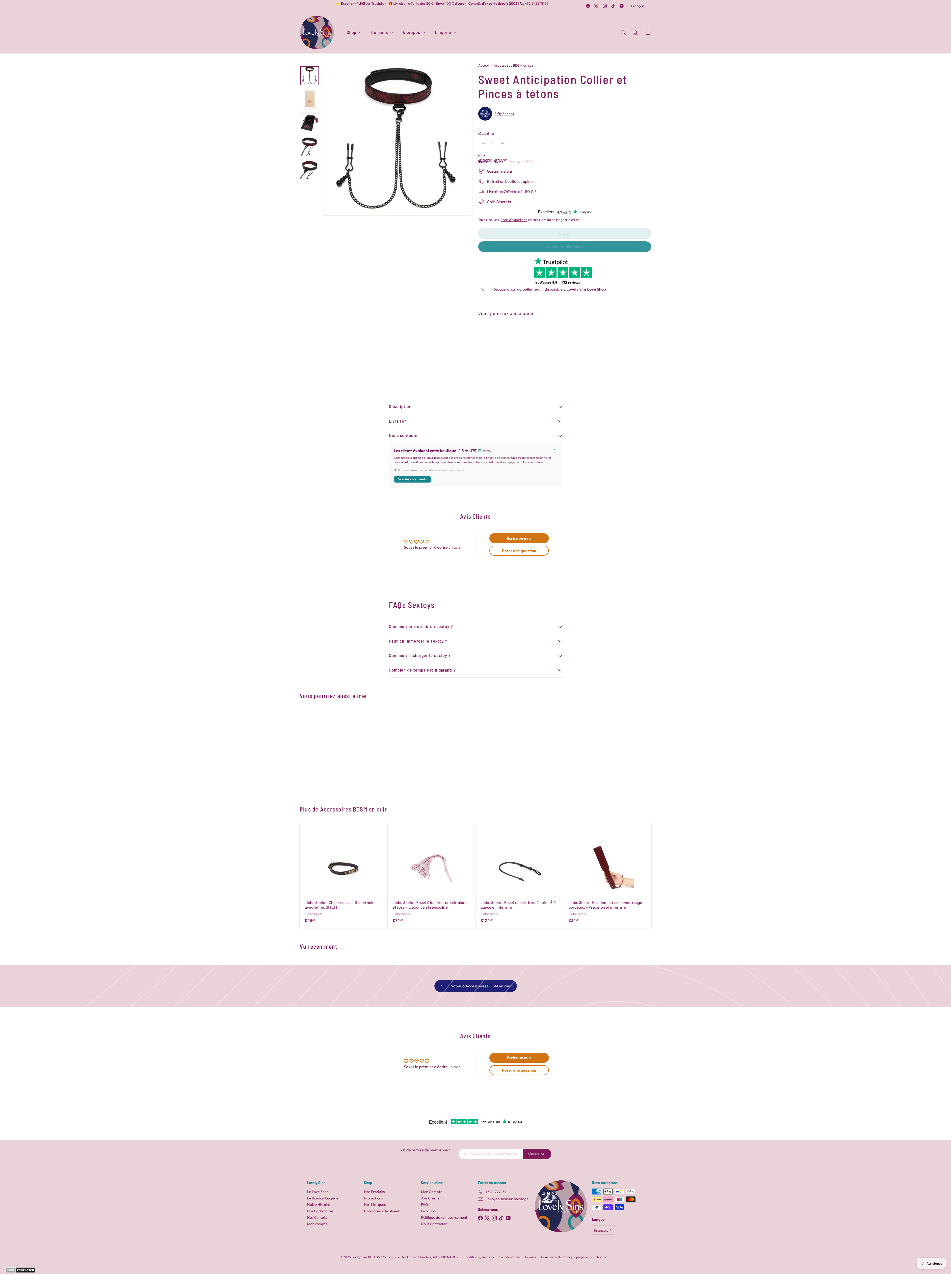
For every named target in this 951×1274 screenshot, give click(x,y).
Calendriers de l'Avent (381, 1211)
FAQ (424, 1204)
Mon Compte (431, 1191)
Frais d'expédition (514, 219)
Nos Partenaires (320, 1211)
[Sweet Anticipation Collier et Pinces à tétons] (564, 338)
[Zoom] (398, 140)
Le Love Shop (318, 1191)
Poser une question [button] (519, 550)
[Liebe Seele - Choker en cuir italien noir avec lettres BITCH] (344, 875)
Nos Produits (374, 1191)
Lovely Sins (576, 289)
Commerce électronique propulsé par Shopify (573, 1257)
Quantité (486, 133)
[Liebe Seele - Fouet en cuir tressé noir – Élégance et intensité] (519, 875)
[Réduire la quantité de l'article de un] (483, 143)
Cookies (530, 1257)
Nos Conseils (317, 1217)
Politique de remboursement (444, 1217)
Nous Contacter (434, 1223)
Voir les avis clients (412, 479)
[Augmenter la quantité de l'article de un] (502, 143)
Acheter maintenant (565, 246)
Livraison (428, 1211)
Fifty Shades (504, 113)
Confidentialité (509, 1257)
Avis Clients (430, 1198)
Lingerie (443, 32)
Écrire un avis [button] (519, 538)
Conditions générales (478, 1257)
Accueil (483, 65)
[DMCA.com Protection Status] (20, 1271)
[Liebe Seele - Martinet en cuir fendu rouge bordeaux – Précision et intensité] (607, 875)
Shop (352, 32)
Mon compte (317, 1223)
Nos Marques (375, 1204)
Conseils (380, 32)
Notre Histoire (318, 1204)
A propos (412, 32)
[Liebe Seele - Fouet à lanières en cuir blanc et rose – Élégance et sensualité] (432, 875)
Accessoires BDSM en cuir (514, 65)
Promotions (373, 1198)
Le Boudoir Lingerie (322, 1198)
